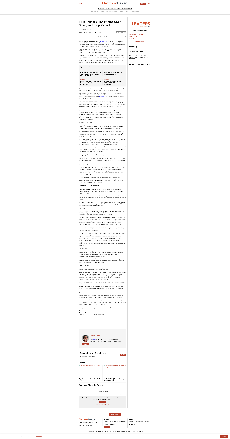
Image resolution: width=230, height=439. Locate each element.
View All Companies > (140, 41)
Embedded (81, 18)
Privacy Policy (39, 436)
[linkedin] (100, 36)
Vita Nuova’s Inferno (104, 41)
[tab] (82, 389)
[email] (106, 36)
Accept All (224, 436)
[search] (82, 4)
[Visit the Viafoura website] (122, 394)
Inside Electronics (134, 11)
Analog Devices (107, 429)
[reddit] (104, 36)
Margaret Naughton (92, 429)
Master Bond (132, 36)
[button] (80, 4)
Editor (94, 339)
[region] (102, 392)
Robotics (81, 412)
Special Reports (124, 11)
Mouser (131, 38)
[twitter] (102, 36)
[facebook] (98, 36)
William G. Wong (83, 32)
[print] (125, 36)
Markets (102, 11)
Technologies (94, 11)
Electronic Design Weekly (112, 11)
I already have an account (102, 404)
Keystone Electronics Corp (135, 34)
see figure (101, 96)
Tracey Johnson (83, 429)
